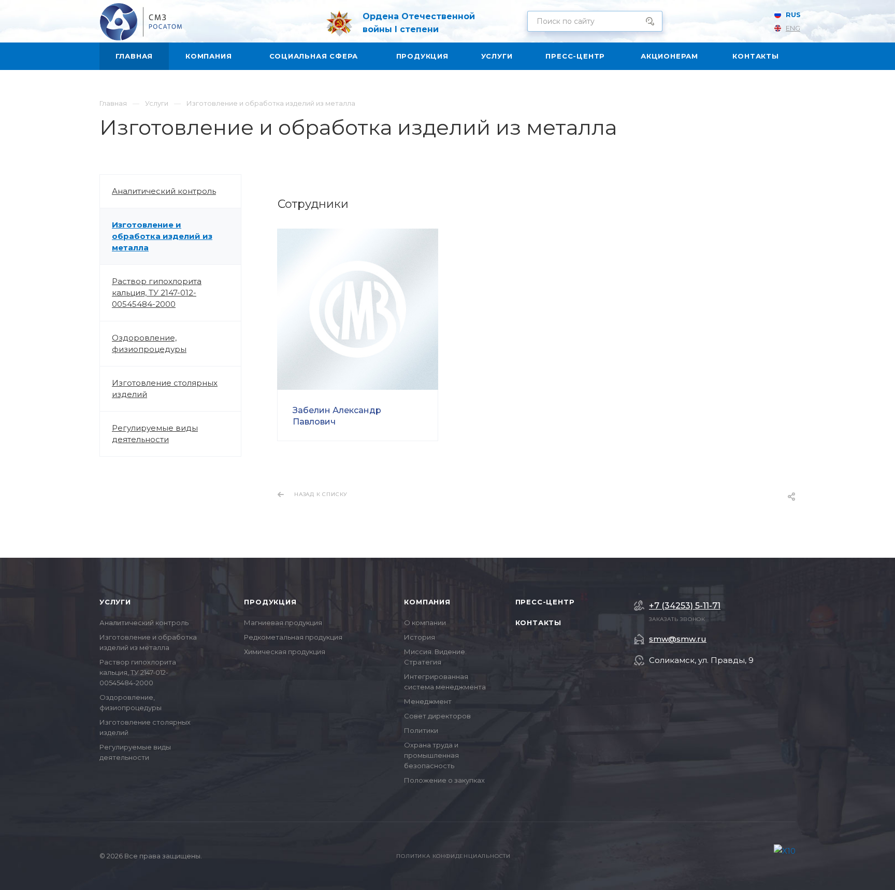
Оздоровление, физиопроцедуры (149, 343)
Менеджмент (428, 701)
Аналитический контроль (164, 191)
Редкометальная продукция (293, 637)
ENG (793, 28)
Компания (427, 602)
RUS (793, 14)
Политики (421, 730)
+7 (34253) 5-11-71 (684, 606)
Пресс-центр (545, 602)
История (419, 637)
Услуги (115, 602)
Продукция (270, 602)
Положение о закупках (444, 780)
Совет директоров (437, 716)
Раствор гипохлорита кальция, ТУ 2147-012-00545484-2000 (156, 292)
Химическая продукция (284, 651)
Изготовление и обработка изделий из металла (162, 236)
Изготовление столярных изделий (165, 388)
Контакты (538, 622)
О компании (425, 622)
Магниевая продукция (283, 622)
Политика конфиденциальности (453, 856)
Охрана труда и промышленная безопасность (431, 755)
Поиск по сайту (646, 21)
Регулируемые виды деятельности (155, 433)
